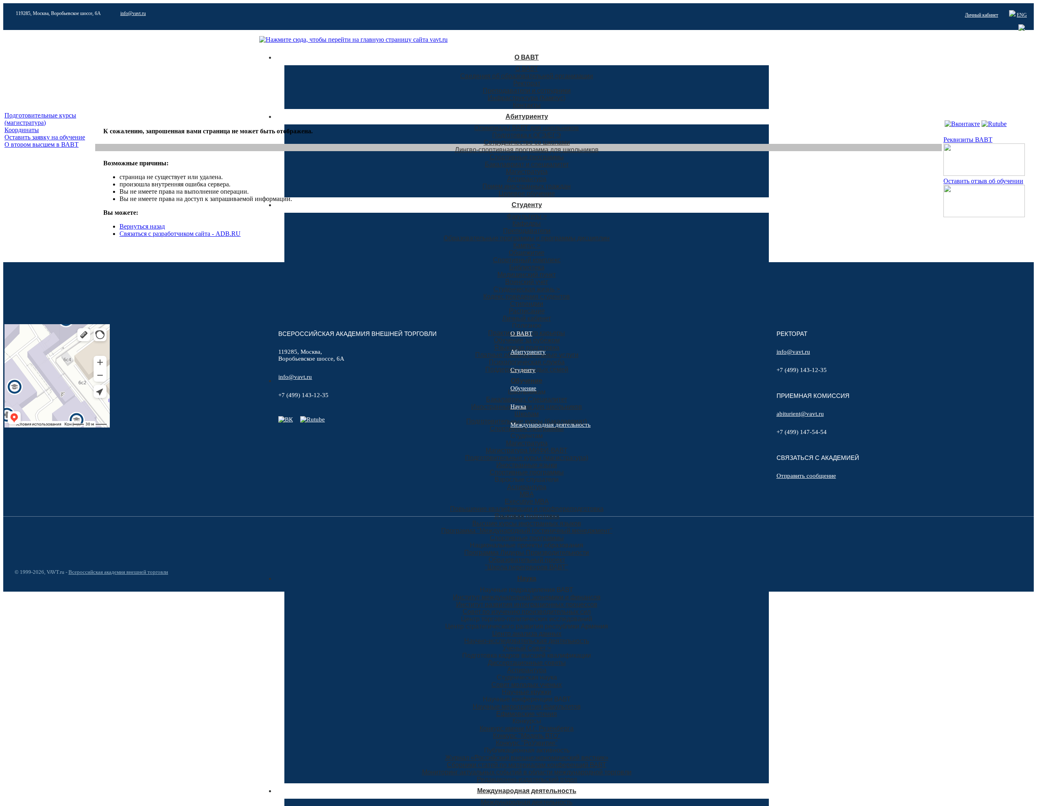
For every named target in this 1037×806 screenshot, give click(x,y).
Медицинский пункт (526, 274)
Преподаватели (527, 230)
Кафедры (526, 223)
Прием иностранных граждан (526, 186)
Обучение (526, 380)
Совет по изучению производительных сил (527, 611)
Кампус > (526, 245)
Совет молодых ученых (526, 684)
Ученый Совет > (527, 648)
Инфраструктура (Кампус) (526, 97)
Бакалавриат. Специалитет (526, 399)
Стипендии (526, 303)
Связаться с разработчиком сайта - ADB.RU (180, 233)
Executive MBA (527, 501)
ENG (1022, 15)
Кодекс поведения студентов (526, 296)
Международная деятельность (526, 790)
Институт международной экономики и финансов (527, 597)
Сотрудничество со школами (527, 142)
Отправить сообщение (806, 475)
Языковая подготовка (526, 347)
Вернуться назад (142, 226)
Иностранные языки (526, 465)
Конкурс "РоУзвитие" (527, 743)
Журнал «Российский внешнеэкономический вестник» (526, 757)
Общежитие (526, 252)
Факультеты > (527, 216)
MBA (527, 494)
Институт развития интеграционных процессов (526, 604)
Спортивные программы (527, 157)
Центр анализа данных (526, 633)
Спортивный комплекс (527, 260)
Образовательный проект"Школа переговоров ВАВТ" (526, 563)
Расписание (527, 311)
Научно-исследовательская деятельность (526, 640)
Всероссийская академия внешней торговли (118, 572)
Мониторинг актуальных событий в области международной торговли (527, 772)
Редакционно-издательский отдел (527, 779)
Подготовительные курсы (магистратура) (526, 457)
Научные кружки (526, 691)
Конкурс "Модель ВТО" (526, 735)
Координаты (21, 129)
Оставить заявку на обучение (44, 137)
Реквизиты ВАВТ (967, 139)
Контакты (527, 105)
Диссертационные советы (527, 662)
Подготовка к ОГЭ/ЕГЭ (526, 135)
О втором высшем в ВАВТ (41, 144)
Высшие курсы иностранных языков (526, 523)
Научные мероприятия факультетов (527, 706)
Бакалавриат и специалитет (527, 164)
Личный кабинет (981, 15)
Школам (526, 413)
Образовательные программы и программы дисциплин (527, 238)
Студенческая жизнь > (526, 289)
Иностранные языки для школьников (526, 406)
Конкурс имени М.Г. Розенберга (527, 728)
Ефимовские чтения (526, 713)
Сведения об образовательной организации (526, 76)
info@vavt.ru (133, 13)
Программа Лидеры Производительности (526, 552)
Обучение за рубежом (527, 340)
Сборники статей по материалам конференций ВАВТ (526, 764)
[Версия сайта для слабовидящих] (1002, 15)
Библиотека (526, 267)
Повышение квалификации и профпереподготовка (527, 508)
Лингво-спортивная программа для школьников (527, 149)
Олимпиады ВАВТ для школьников (526, 127)
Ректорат (526, 83)
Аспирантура (526, 178)
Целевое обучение (527, 193)
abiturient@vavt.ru (800, 413)
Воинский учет (526, 281)
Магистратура (527, 171)
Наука (526, 578)
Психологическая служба (527, 362)
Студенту (527, 204)
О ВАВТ (526, 57)
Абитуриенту (527, 116)
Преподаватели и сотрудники (527, 90)
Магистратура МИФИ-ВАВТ (527, 450)
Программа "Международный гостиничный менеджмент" (526, 530)
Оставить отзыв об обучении (983, 180)
